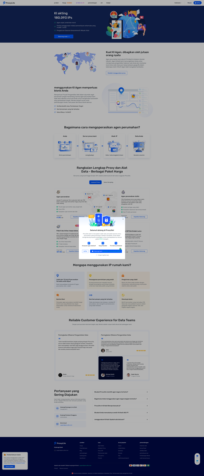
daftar (85, 251)
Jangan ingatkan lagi (103, 255)
